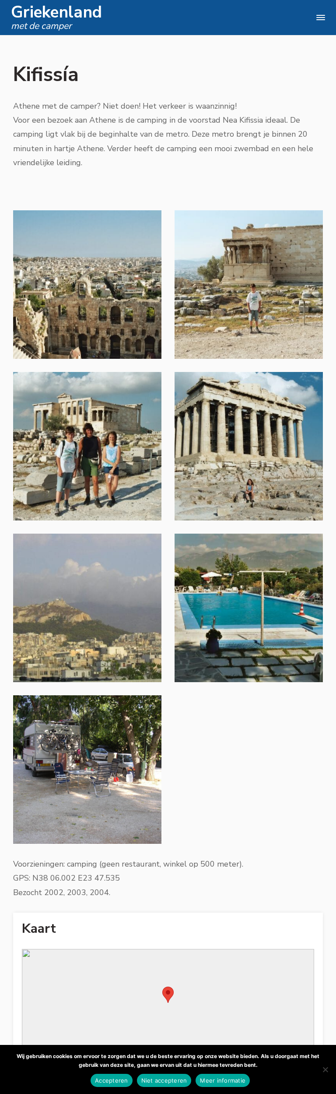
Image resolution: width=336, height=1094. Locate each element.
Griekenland (56, 12)
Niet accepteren (164, 1080)
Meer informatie (222, 1080)
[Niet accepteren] (325, 1069)
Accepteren (111, 1080)
